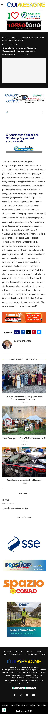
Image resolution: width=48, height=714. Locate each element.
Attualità (13, 38)
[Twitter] (27, 695)
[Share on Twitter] (28, 332)
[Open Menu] (2, 5)
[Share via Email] (39, 332)
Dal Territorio (16, 654)
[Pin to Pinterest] (34, 332)
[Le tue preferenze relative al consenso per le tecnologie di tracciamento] (4, 710)
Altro (43, 654)
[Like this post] (17, 332)
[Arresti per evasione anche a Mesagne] (24, 462)
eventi (38, 651)
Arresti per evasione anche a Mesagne (24, 480)
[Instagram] (21, 695)
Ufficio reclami (31, 654)
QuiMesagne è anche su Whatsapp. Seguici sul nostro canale (22, 138)
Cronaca (18, 651)
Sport (5, 654)
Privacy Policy (18, 688)
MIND (29, 711)
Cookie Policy (31, 688)
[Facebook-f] (14, 695)
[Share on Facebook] (23, 332)
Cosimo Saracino (10, 54)
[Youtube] (33, 695)
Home (4, 38)
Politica (29, 651)
